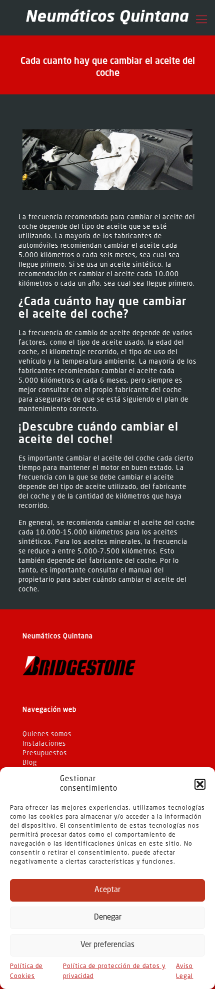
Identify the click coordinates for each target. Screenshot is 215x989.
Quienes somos (47, 734)
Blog (29, 763)
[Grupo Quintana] (107, 17)
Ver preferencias (107, 945)
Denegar (108, 918)
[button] (200, 784)
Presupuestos (44, 753)
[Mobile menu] (201, 19)
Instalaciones (44, 744)
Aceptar (107, 890)
